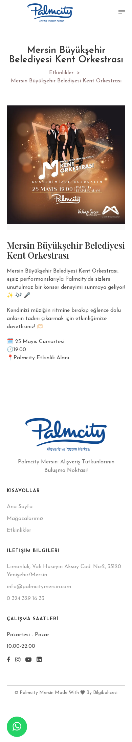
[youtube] (28, 660)
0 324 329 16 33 (25, 598)
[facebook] (8, 660)
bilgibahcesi (105, 692)
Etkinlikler (61, 73)
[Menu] (121, 12)
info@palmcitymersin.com (39, 586)
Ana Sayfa (19, 506)
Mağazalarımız (25, 518)
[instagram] (17, 660)
